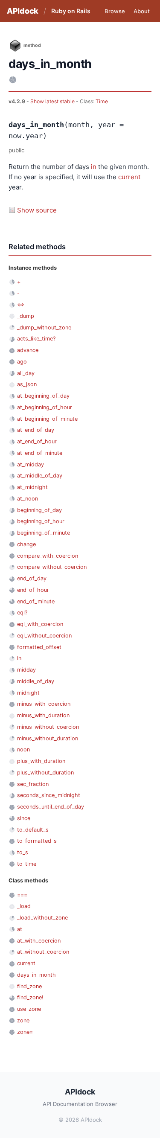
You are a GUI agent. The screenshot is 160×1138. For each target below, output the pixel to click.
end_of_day (32, 578)
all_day (26, 373)
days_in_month (36, 975)
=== (22, 895)
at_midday (30, 464)
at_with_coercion (39, 940)
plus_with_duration (41, 761)
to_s (22, 852)
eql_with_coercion (40, 624)
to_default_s (33, 830)
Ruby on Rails (70, 11)
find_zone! (30, 997)
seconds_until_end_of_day (50, 806)
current (129, 177)
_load (24, 906)
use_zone (29, 1009)
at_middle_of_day (39, 475)
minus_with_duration (43, 715)
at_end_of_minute (39, 453)
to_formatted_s (37, 841)
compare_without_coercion (52, 567)
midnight (28, 693)
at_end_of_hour (37, 441)
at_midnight (32, 487)
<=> (20, 304)
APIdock (22, 10)
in (93, 167)
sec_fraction (33, 784)
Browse (115, 11)
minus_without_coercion (48, 727)
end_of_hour (33, 590)
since (23, 818)
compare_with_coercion (47, 556)
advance (27, 350)
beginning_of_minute (43, 533)
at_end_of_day (35, 430)
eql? (22, 612)
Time (102, 101)
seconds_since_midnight (48, 795)
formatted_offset (39, 647)
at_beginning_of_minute (47, 419)
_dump (25, 316)
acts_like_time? (36, 338)
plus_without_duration (45, 772)
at (19, 929)
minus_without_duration (47, 738)
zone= (25, 1032)
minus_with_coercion (43, 704)
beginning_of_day (39, 510)
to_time (26, 864)
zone (23, 1020)
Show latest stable (53, 101)
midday (26, 670)
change (26, 544)
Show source (37, 210)
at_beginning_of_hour (44, 407)
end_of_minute (36, 601)
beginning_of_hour (40, 521)
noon (23, 749)
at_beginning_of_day (43, 396)
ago (22, 361)
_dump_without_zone (44, 327)
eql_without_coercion (44, 635)
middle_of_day (35, 681)
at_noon (27, 498)
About (142, 11)
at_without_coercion (43, 952)
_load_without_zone (42, 917)
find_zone (29, 986)
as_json (27, 384)
